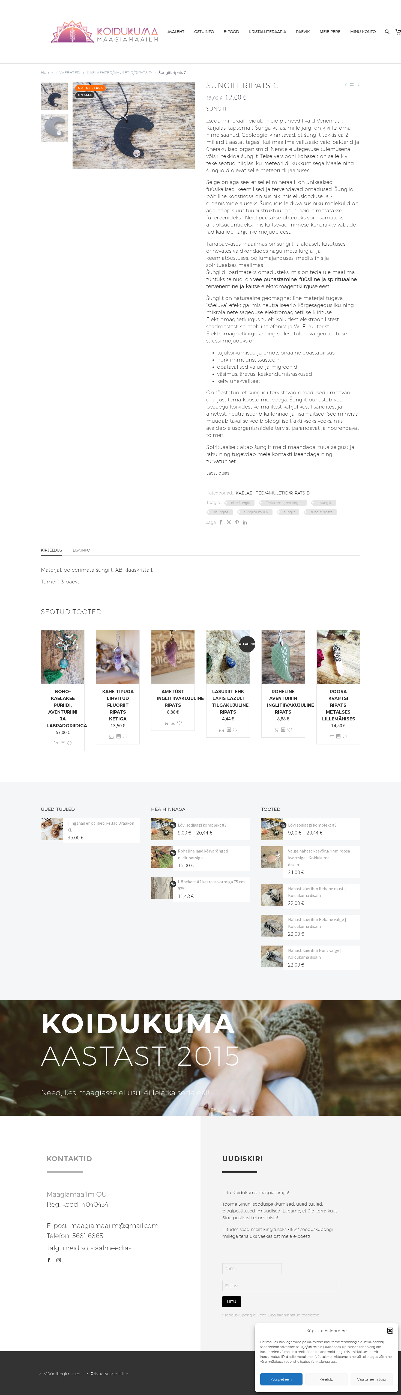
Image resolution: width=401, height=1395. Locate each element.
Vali (111, 736)
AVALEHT (175, 31)
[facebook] (49, 1260)
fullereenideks (223, 217)
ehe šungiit (240, 502)
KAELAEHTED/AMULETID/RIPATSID (119, 72)
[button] (390, 1330)
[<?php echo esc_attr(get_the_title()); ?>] (63, 743)
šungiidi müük (256, 512)
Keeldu (326, 1379)
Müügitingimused (62, 1373)
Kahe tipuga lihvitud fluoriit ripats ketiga (118, 705)
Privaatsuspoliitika (109, 1373)
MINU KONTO (363, 31)
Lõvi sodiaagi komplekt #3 (202, 825)
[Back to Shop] (352, 84)
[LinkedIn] (245, 522)
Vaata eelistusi (371, 1379)
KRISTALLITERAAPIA (267, 31)
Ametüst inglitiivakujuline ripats (180, 698)
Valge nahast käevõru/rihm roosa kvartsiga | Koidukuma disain (319, 857)
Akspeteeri (281, 1379)
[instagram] (58, 1260)
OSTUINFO (204, 31)
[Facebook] (221, 522)
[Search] (386, 31)
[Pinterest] (237, 522)
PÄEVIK (303, 31)
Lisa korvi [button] (56, 743)
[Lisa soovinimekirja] (69, 743)
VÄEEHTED (69, 72)
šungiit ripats (321, 512)
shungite (220, 512)
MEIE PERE (330, 31)
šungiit (289, 512)
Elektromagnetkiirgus (284, 502)
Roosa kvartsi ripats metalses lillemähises (338, 705)
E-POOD (231, 31)
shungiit (324, 502)
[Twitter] (229, 522)
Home (47, 72)
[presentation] (79, 125)
